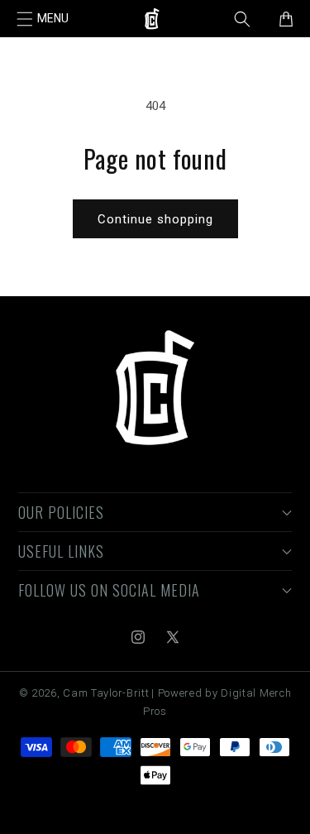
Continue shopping (155, 219)
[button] (43, 19)
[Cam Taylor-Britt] (155, 389)
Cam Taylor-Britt (106, 693)
